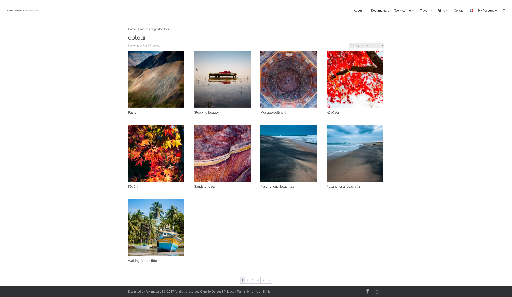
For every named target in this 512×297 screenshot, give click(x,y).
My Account (486, 10)
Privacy (229, 291)
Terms (241, 291)
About (358, 10)
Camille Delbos (210, 291)
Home (132, 29)
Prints (441, 10)
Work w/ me (402, 10)
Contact (459, 10)
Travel (424, 10)
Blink (266, 291)
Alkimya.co (153, 291)
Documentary (380, 10)
